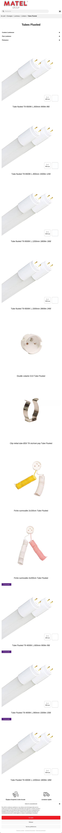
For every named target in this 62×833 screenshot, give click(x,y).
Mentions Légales (20, 830)
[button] (59, 804)
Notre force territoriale (41, 830)
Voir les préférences (31, 826)
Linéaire (23, 16)
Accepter (31, 817)
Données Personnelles (30, 830)
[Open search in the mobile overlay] (25, 11)
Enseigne (9, 16)
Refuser (31, 822)
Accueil (3, 16)
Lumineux (17, 16)
